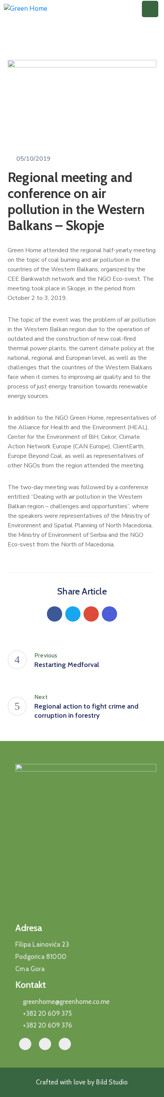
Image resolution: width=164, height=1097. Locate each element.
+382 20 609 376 (47, 1025)
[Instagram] (65, 1044)
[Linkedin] (109, 614)
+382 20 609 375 (47, 1013)
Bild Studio (111, 1082)
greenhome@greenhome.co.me (66, 1001)
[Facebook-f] (25, 1044)
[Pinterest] (91, 614)
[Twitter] (72, 614)
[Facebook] (54, 614)
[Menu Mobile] (150, 9)
